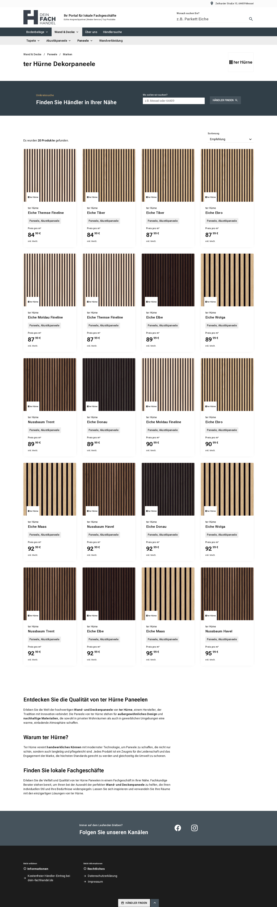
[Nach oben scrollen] (155, 903)
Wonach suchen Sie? (188, 13)
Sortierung (213, 133)
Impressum (95, 881)
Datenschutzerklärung (102, 876)
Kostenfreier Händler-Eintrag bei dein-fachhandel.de (49, 878)
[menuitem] (37, 32)
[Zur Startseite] (39, 17)
